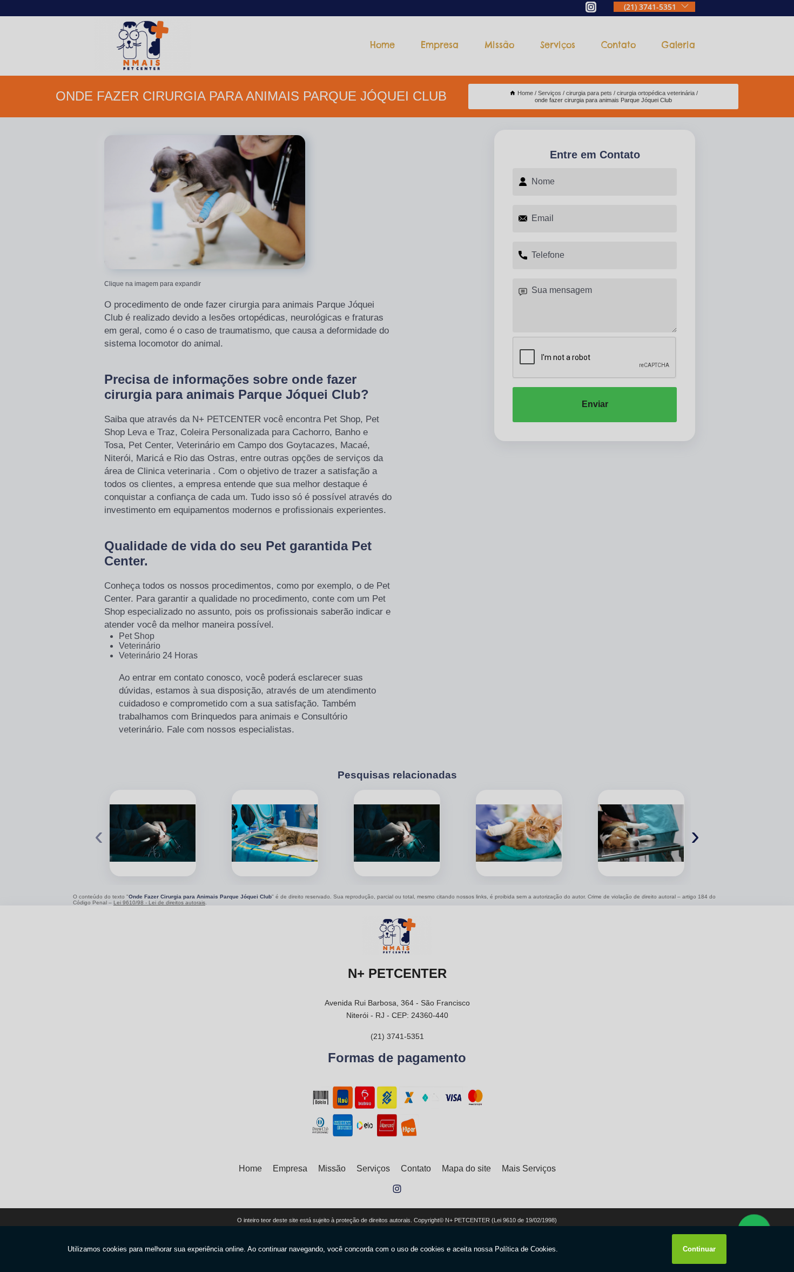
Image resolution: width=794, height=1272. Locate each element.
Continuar (699, 1249)
